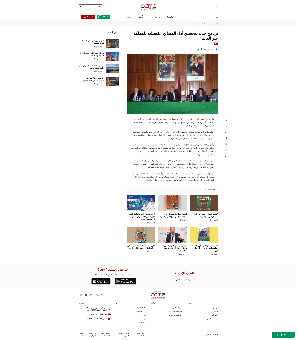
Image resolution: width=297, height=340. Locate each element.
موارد (128, 17)
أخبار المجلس (177, 308)
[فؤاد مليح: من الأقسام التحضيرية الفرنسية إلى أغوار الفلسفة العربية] (112, 81)
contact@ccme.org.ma (98, 314)
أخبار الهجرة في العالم (175, 311)
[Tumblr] (201, 49)
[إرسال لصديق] (198, 49)
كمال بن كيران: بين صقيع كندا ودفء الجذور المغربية (92, 42)
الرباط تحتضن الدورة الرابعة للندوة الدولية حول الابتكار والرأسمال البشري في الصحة (142, 216)
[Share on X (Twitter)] (212, 49)
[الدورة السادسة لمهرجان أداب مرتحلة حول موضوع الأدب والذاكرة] (172, 203)
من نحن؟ (157, 17)
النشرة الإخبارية (88, 17)
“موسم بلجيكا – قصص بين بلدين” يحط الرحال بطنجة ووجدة (205, 215)
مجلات (144, 315)
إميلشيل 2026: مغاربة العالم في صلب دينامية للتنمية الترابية (91, 67)
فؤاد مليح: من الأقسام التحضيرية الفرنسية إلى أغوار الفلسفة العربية (92, 79)
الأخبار (141, 17)
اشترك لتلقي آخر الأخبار (184, 280)
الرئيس (215, 311)
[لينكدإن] (205, 49)
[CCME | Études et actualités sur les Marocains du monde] (148, 6)
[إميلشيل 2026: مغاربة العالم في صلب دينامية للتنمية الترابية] (112, 68)
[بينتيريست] (209, 49)
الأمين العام (214, 315)
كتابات (144, 319)
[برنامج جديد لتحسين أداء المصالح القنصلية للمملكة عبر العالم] (172, 84)
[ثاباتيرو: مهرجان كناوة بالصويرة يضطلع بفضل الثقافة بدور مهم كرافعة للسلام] (172, 235)
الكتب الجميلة (141, 311)
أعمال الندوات (141, 322)
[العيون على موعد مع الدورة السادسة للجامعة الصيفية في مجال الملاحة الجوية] (204, 235)
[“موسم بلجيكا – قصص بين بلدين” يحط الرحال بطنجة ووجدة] (204, 203)
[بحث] (217, 6)
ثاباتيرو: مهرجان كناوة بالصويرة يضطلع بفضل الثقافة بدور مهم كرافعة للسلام (175, 248)
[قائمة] (216, 16)
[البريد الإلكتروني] (226, 144)
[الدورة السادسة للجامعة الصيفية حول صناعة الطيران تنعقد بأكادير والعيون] (141, 235)
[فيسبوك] (226, 120)
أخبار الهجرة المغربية (175, 315)
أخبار (216, 43)
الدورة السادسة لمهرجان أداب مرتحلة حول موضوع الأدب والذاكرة (173, 215)
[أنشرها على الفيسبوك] (216, 49)
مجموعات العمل (212, 319)
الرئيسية (170, 17)
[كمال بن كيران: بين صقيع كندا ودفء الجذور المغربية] (112, 43)
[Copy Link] (190, 49)
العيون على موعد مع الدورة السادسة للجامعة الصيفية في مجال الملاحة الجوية (204, 248)
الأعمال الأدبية (141, 308)
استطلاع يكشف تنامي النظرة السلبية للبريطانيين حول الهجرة (92, 54)
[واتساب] (194, 49)
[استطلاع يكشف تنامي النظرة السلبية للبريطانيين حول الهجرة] (112, 56)
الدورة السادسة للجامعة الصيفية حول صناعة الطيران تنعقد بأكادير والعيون (141, 247)
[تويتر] (226, 126)
